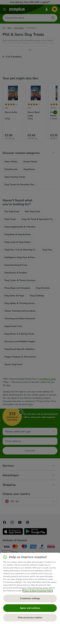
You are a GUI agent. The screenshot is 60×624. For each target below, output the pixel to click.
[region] (30, 588)
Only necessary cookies (30, 617)
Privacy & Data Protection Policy (37, 590)
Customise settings (30, 598)
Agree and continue (30, 608)
